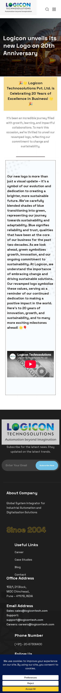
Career (19, 552)
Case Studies (23, 559)
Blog (18, 567)
